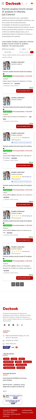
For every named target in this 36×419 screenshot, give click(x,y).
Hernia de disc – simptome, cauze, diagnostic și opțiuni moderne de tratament (14, 386)
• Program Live (7, 76)
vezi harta (17, 83)
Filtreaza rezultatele (8, 49)
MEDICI (21, 359)
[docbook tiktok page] (22, 325)
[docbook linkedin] (14, 325)
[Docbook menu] (3, 3)
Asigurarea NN (8, 365)
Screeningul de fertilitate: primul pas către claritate (15, 379)
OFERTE (18, 362)
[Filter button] (32, 52)
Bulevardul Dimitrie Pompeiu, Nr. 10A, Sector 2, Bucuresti (17, 336)
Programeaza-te (9, 368)
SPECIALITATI (8, 362)
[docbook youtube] (9, 325)
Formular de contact (12, 340)
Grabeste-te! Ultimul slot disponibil (22, 142)
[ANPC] (12, 396)
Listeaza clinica (21, 365)
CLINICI (14, 359)
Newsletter (20, 368)
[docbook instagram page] (18, 325)
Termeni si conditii (27, 412)
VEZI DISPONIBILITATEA (23, 91)
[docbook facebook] (5, 325)
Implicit (24, 49)
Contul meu (27, 362)
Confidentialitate (27, 410)
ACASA (6, 359)
